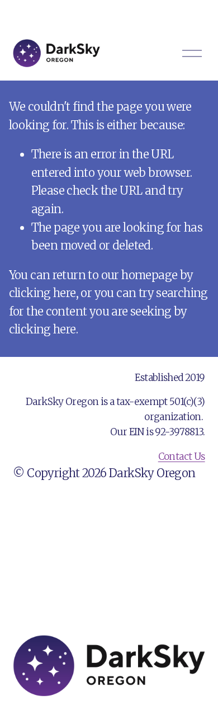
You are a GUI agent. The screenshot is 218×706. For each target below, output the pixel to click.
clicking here (42, 293)
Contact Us (181, 456)
